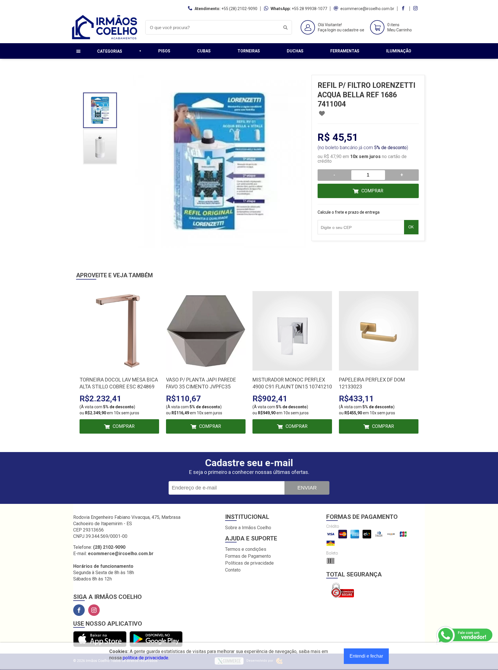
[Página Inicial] (104, 38)
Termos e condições (245, 549)
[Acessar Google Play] (156, 639)
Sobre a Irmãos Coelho (248, 527)
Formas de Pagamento (248, 556)
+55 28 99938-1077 (309, 8)
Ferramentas (344, 51)
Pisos (164, 51)
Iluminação (398, 51)
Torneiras (248, 51)
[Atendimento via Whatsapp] (465, 635)
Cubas (204, 51)
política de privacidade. (146, 657)
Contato (233, 570)
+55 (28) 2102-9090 (239, 8)
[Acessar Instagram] (416, 8)
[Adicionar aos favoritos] (322, 113)
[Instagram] (94, 610)
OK (411, 227)
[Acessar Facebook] (404, 8)
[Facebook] (79, 610)
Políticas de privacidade (249, 563)
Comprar (372, 190)
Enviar (307, 488)
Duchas (295, 51)
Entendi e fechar (366, 656)
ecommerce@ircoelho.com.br (367, 8)
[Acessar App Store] (100, 639)
